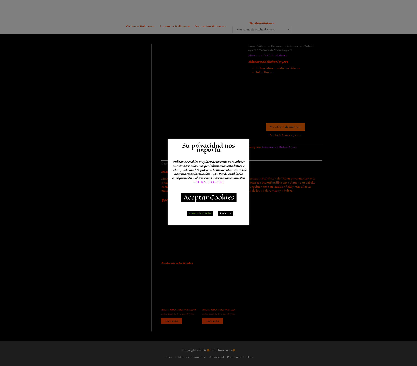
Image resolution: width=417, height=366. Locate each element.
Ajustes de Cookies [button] (200, 213)
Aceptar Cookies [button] (209, 197)
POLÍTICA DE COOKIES (208, 182)
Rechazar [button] (225, 213)
